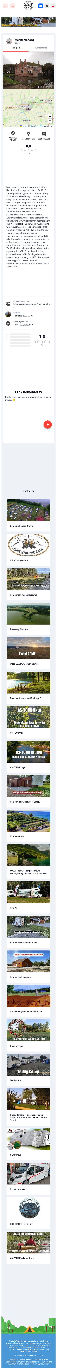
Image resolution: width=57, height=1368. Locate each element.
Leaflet (25, 126)
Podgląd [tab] (16, 48)
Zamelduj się (28, 139)
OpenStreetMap (37, 126)
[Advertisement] (28, 168)
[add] (48, 424)
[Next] (49, 70)
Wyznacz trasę (13, 139)
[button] (28, 108)
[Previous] (7, 70)
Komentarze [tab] (41, 48)
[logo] (28, 5)
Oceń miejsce (44, 139)
